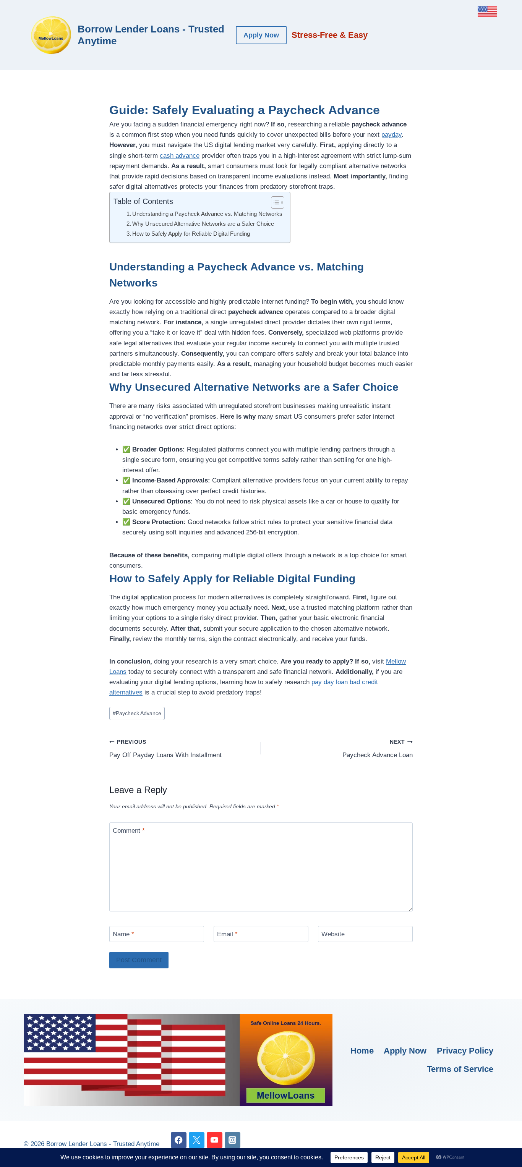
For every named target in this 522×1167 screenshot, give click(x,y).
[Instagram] (232, 1140)
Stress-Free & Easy (330, 35)
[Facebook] (178, 1140)
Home (362, 1050)
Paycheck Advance (137, 713)
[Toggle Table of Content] (273, 202)
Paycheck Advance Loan (377, 749)
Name (123, 934)
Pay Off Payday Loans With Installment (165, 749)
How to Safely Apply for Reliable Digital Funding (191, 233)
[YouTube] (214, 1140)
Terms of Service (460, 1069)
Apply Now (261, 35)
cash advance (179, 155)
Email (227, 934)
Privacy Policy (465, 1050)
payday (391, 134)
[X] (196, 1140)
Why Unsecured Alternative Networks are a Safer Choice (203, 223)
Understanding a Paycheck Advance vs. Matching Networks (207, 213)
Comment (129, 830)
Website (333, 934)
